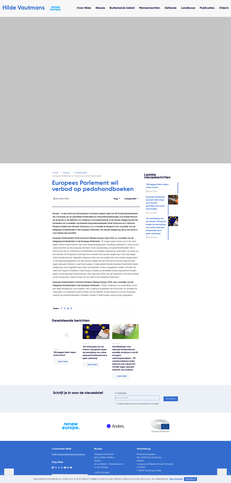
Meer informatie (176, 479)
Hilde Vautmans (23, 8)
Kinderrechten (81, 173)
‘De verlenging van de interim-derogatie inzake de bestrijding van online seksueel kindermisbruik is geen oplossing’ (95, 352)
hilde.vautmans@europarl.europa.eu (68, 454)
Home (55, 173)
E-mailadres (121, 393)
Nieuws (66, 173)
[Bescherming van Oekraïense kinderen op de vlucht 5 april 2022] (224, 473)
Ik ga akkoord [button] (191, 479)
